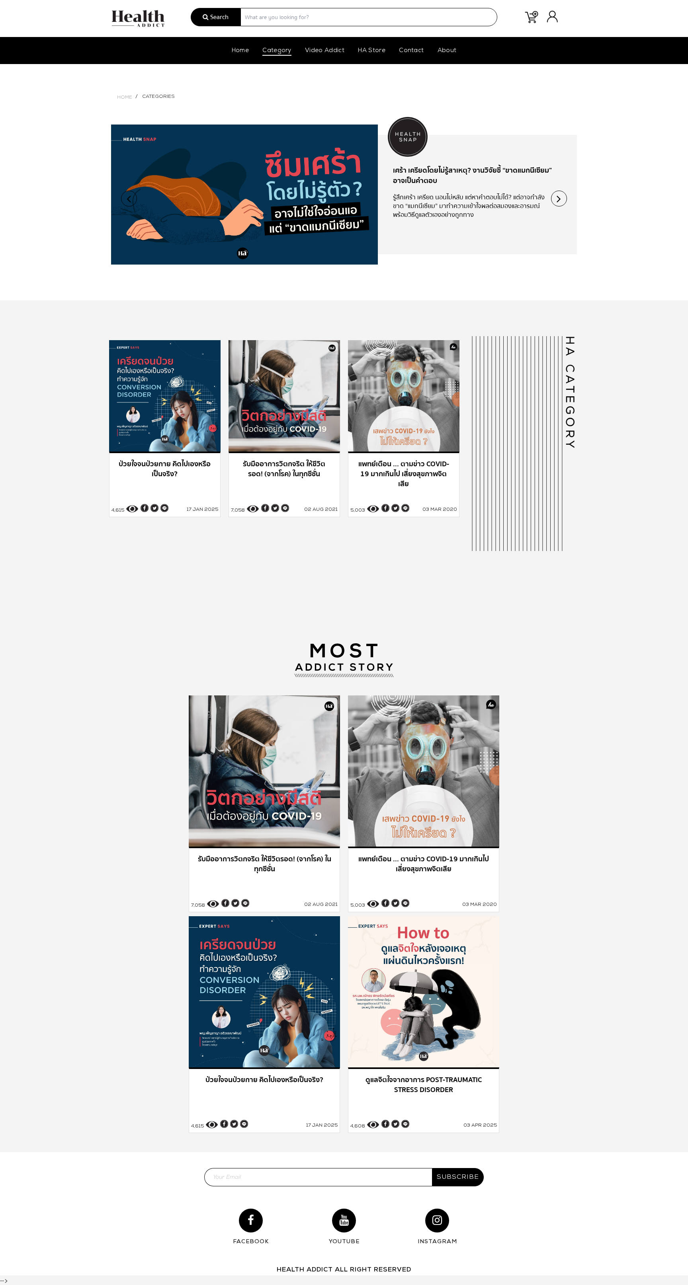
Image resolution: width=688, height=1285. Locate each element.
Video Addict (324, 51)
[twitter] (154, 508)
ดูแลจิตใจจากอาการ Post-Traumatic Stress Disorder (472, 170)
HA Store (371, 51)
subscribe (458, 1177)
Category (276, 51)
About (447, 51)
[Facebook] (145, 508)
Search (219, 17)
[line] (164, 508)
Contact (411, 51)
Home (240, 51)
